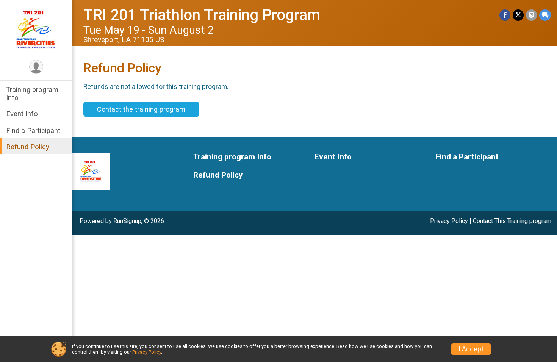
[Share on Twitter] (518, 14)
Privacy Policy (449, 221)
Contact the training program (141, 109)
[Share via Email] (531, 14)
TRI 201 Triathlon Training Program (201, 15)
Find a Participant (33, 130)
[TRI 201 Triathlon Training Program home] (35, 29)
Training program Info (32, 93)
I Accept (470, 349)
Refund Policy (27, 147)
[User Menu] (36, 67)
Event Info (22, 114)
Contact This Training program (512, 221)
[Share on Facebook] (504, 14)
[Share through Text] (545, 14)
